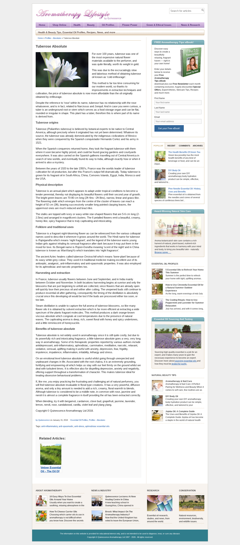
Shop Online (59, 25)
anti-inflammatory (49, 426)
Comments (184, 146)
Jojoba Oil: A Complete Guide (180, 411)
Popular (158, 146)
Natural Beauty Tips (164, 375)
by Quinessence (43, 420)
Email (157, 117)
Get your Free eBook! (169, 128)
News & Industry (101, 490)
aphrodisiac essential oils (97, 426)
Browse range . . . (163, 252)
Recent (171, 146)
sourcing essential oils (185, 361)
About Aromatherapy (49, 490)
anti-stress (79, 426)
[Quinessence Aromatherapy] (95, 20)
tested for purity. (179, 364)
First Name (159, 98)
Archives (198, 146)
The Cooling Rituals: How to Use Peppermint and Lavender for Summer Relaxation (185, 303)
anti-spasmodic (66, 426)
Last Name (159, 108)
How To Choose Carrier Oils (63, 511)
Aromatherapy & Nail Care (179, 381)
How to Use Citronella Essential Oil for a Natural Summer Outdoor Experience (184, 288)
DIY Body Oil (174, 170)
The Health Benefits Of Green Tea (184, 152)
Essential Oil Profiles (79, 420)
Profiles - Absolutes (53, 38)
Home (42, 25)
